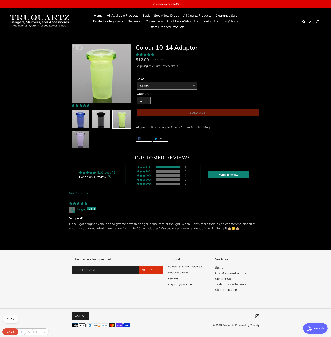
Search (220, 268)
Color (140, 79)
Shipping (142, 66)
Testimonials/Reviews (230, 284)
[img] (78, 203)
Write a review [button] (228, 174)
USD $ (79, 316)
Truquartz (228, 325)
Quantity (143, 94)
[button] (81, 105)
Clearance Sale (226, 290)
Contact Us (223, 279)
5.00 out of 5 (106, 172)
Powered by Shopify (247, 325)
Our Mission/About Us (230, 273)
